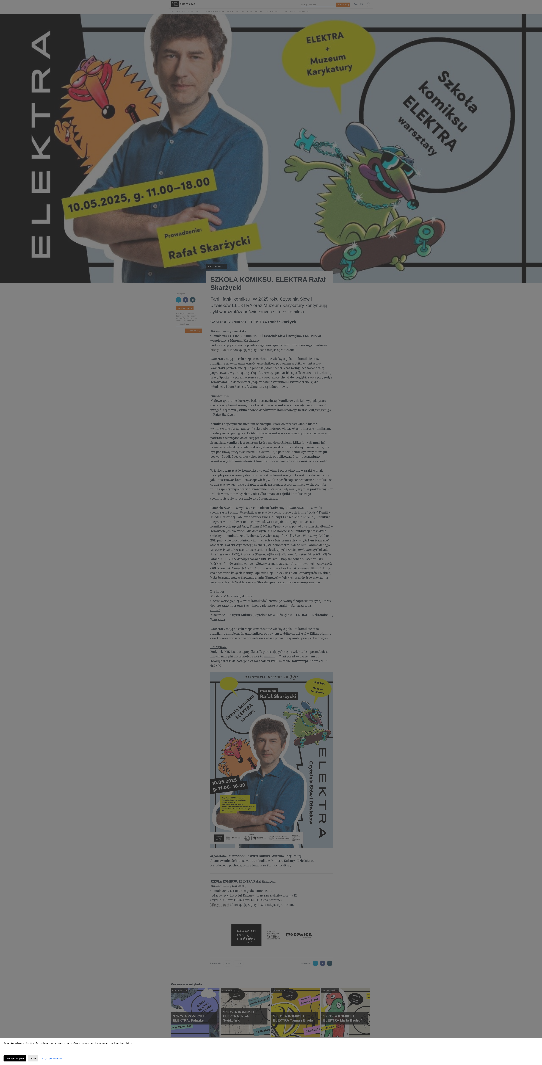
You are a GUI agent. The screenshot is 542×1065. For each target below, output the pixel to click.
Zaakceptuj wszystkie (15, 1058)
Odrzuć (33, 1058)
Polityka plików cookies (52, 1058)
